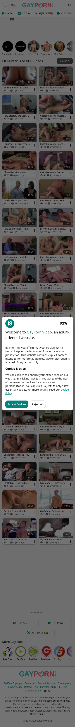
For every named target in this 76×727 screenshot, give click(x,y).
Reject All (37, 404)
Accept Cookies (17, 404)
